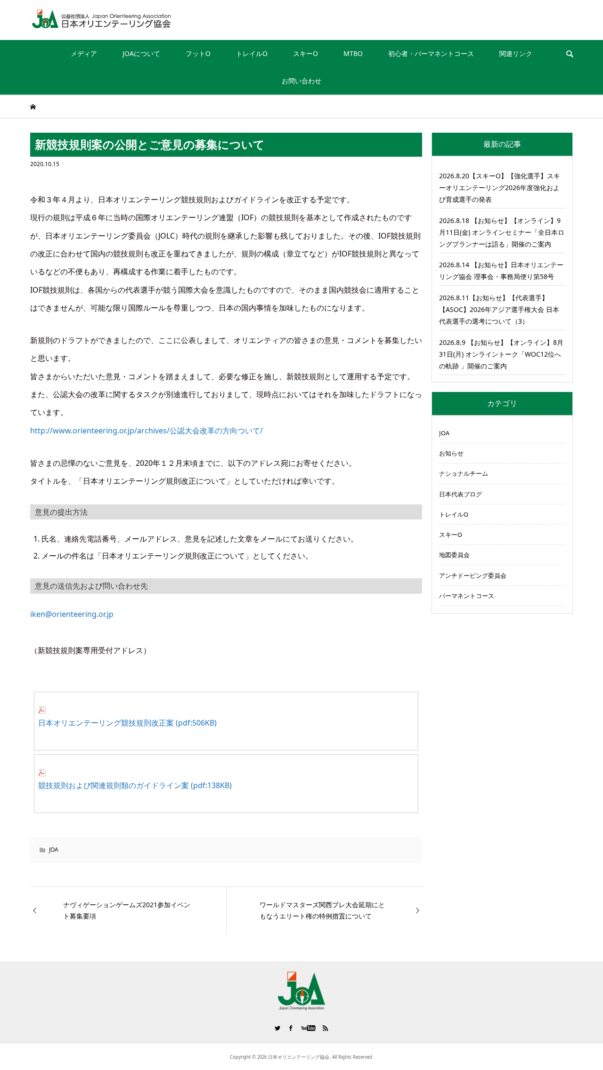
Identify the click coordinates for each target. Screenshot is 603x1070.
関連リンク (515, 53)
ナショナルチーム (463, 473)
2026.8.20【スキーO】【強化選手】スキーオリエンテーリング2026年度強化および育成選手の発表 (499, 187)
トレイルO (252, 53)
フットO (198, 53)
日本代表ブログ (460, 494)
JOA (53, 850)
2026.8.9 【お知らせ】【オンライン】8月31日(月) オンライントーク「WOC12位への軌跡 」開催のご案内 (501, 354)
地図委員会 (454, 555)
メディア (84, 53)
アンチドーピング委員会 (472, 575)
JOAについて (141, 53)
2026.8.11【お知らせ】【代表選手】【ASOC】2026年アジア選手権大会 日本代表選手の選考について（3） (499, 309)
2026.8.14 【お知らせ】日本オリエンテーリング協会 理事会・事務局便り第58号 (501, 270)
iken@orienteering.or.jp (72, 614)
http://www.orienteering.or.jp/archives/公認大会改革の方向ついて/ (146, 430)
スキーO (305, 53)
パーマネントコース (466, 595)
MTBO (353, 53)
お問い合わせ (301, 80)
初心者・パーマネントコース (431, 53)
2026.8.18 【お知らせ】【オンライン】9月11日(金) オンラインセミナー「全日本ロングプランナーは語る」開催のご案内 (501, 232)
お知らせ (451, 453)
